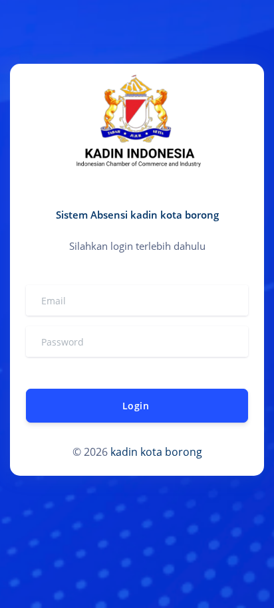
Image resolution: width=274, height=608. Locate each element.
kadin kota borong (156, 452)
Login (135, 405)
